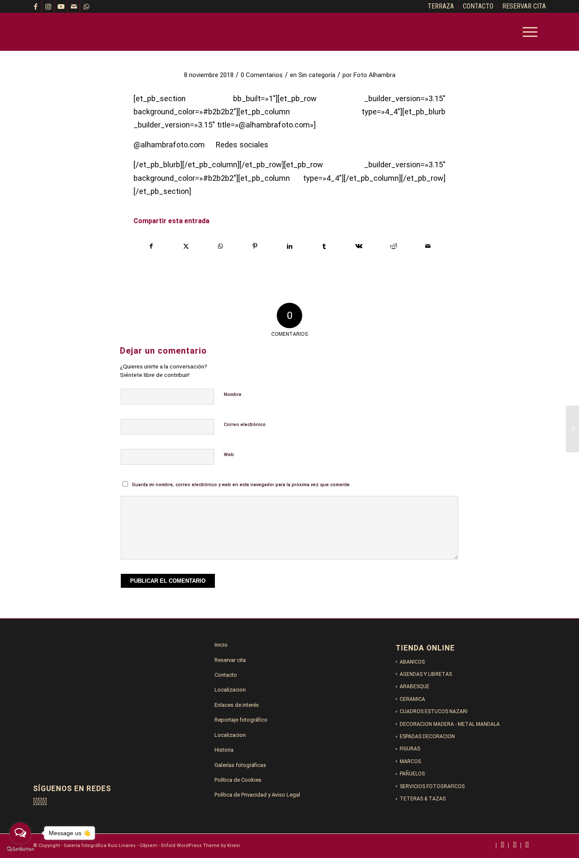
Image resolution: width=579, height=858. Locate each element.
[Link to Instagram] (48, 6)
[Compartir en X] (186, 246)
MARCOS (410, 761)
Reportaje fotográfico (240, 720)
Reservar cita (230, 660)
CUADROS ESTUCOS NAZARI (434, 711)
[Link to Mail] (73, 6)
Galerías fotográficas (240, 765)
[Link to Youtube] (61, 6)
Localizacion (230, 689)
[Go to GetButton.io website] (20, 849)
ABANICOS (412, 662)
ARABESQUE (414, 686)
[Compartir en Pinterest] (255, 246)
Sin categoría (316, 75)
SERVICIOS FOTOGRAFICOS (432, 786)
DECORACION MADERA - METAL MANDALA (450, 724)
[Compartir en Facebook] (151, 246)
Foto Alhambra (374, 75)
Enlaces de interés (236, 705)
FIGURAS (410, 749)
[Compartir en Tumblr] (324, 246)
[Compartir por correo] (428, 246)
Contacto (225, 675)
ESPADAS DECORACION (427, 736)
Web (229, 454)
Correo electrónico (245, 424)
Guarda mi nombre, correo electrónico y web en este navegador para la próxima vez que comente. (241, 484)
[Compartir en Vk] (359, 246)
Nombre (233, 394)
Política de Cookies (238, 780)
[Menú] (527, 32)
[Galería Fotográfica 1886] (96, 32)
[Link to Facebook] (35, 6)
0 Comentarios (262, 75)
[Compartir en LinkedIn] (290, 246)
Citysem (148, 845)
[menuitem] (441, 6)
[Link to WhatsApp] (86, 6)
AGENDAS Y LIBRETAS (426, 674)
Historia (224, 750)
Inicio (221, 645)
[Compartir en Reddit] (393, 246)
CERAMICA (412, 699)
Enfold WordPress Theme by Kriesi (200, 845)
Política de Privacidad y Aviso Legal (257, 795)
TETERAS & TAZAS (422, 799)
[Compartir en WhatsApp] (220, 246)
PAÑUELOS (412, 774)
